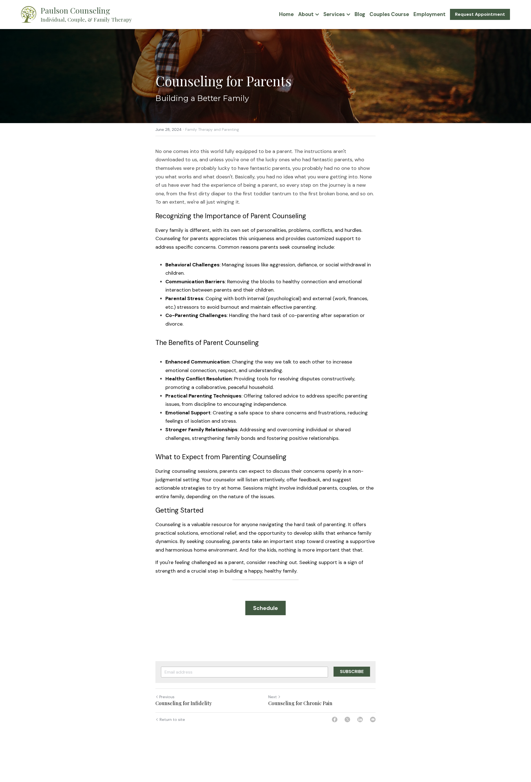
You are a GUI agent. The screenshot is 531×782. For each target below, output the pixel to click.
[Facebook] (334, 719)
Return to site (172, 719)
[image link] (28, 14)
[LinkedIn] (360, 719)
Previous (167, 696)
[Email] (373, 719)
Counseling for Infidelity (183, 703)
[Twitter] (347, 719)
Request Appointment (480, 14)
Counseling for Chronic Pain (300, 703)
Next (272, 696)
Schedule (265, 608)
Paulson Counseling (75, 10)
